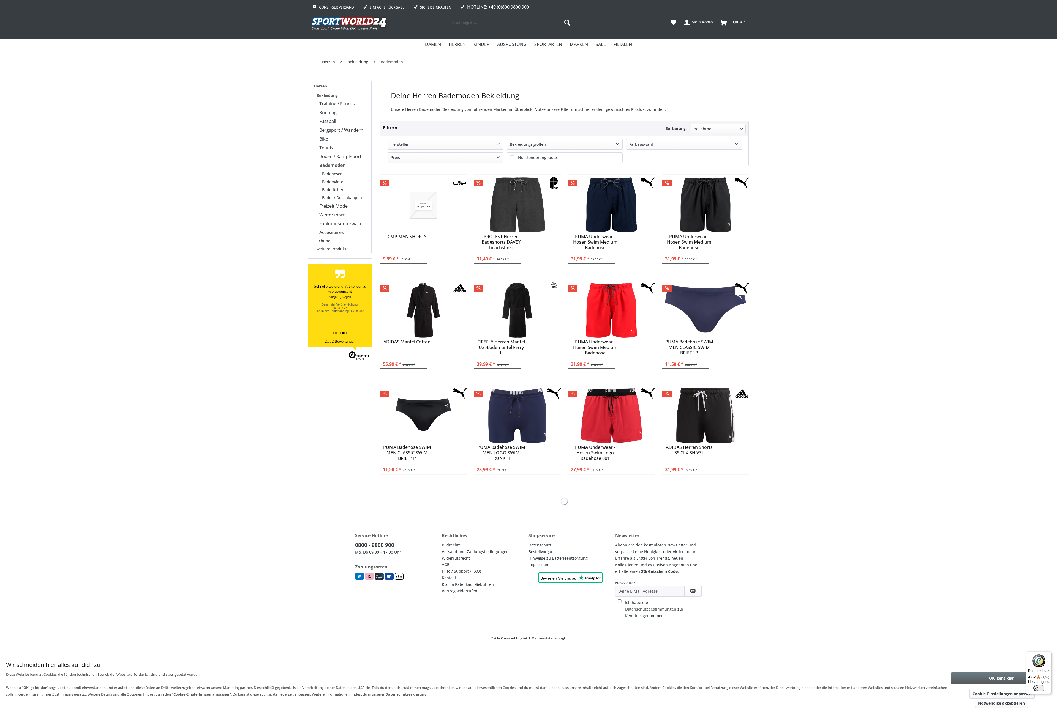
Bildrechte (451, 545)
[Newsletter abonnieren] (693, 591)
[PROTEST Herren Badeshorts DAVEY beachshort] (517, 204)
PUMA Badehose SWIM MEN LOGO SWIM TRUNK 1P (501, 452)
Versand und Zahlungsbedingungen (475, 551)
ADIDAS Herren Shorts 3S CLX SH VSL (689, 450)
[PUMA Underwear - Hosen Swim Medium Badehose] (611, 204)
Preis (395, 157)
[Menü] (1048, 654)
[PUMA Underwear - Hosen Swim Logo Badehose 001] (611, 415)
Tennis (326, 148)
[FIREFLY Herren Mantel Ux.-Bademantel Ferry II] (517, 310)
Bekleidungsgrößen (528, 144)
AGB (446, 564)
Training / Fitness (337, 104)
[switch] (1038, 688)
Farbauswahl (641, 144)
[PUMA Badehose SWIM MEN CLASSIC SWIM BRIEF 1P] (705, 310)
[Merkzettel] (673, 22)
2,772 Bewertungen (340, 341)
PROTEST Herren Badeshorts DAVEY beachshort (501, 241)
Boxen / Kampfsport (340, 156)
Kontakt (449, 577)
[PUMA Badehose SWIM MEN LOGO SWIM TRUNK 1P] (517, 415)
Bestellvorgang (542, 551)
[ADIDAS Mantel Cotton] (423, 310)
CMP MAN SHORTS (407, 237)
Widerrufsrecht (456, 558)
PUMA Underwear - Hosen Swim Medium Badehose (595, 241)
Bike (323, 139)
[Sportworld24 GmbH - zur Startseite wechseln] (349, 24)
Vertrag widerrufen (459, 590)
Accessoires (331, 232)
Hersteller (400, 144)
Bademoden (332, 165)
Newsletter (625, 583)
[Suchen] (567, 22)
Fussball (327, 121)
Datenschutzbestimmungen (650, 609)
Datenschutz (540, 545)
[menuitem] (511, 22)
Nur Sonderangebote (537, 157)
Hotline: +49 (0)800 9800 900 (498, 7)
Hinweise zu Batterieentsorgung (558, 558)
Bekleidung (327, 95)
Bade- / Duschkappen (342, 197)
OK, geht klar (1001, 678)
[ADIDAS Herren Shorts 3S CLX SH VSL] (705, 415)
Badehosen (332, 173)
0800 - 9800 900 (374, 545)
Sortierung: (676, 128)
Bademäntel (333, 181)
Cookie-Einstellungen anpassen (1002, 693)
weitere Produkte (332, 248)
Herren (320, 86)
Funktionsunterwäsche (343, 224)
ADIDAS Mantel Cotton (407, 342)
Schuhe (323, 240)
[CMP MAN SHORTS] (423, 204)
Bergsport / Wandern (341, 130)
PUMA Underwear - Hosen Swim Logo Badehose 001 (595, 452)
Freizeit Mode (333, 206)
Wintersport (332, 215)
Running (328, 112)
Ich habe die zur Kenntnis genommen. (654, 609)
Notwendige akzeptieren (1001, 703)
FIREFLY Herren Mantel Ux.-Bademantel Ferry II (501, 346)
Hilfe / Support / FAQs (462, 571)
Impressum (538, 564)
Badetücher (333, 189)
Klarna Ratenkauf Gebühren (468, 584)
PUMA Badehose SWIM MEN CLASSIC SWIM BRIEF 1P (689, 346)
